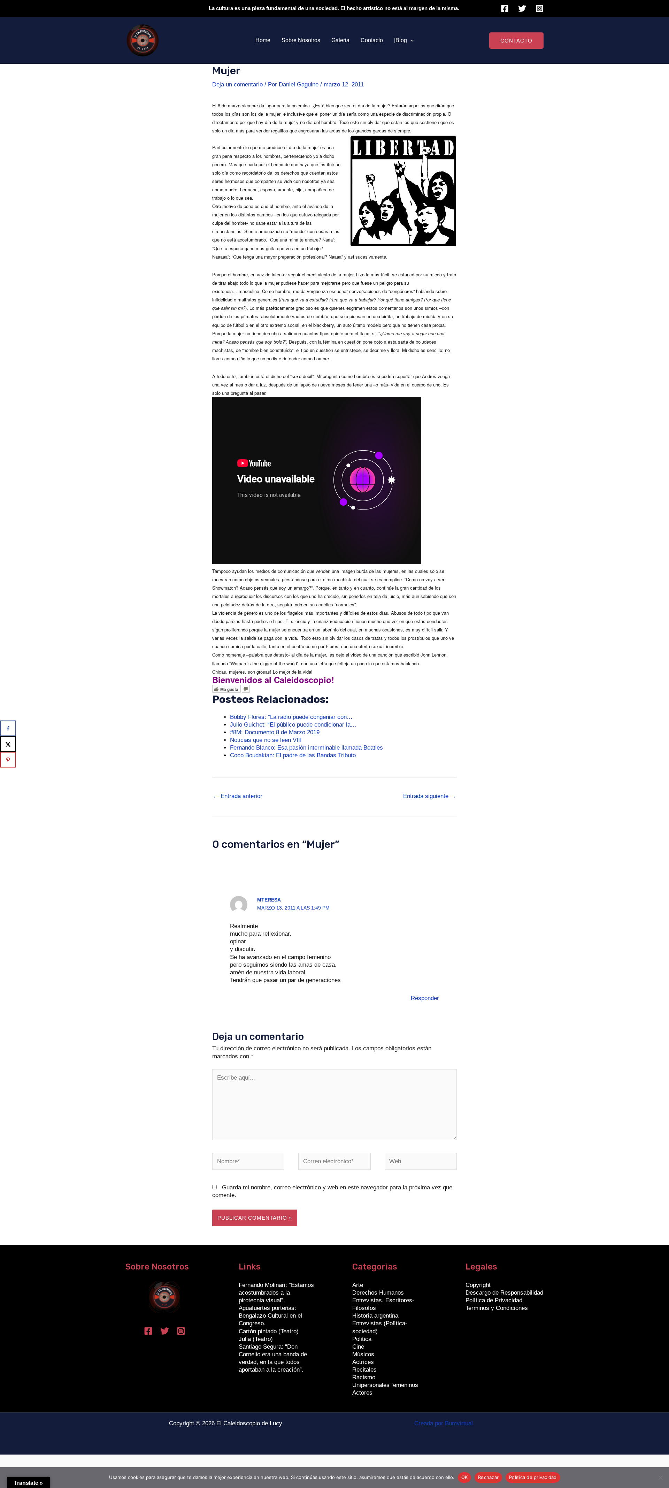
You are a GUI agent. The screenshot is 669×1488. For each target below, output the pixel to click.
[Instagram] (540, 9)
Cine (358, 1346)
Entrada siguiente (429, 796)
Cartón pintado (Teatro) (269, 1331)
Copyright (478, 1285)
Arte (357, 1285)
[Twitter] (522, 9)
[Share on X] (8, 744)
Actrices (363, 1362)
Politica (361, 1339)
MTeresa (269, 900)
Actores (362, 1392)
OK (464, 1477)
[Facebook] (505, 9)
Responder (425, 998)
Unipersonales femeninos (385, 1385)
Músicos (363, 1354)
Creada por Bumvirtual (443, 1423)
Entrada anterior (237, 796)
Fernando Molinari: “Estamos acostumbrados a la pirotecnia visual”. (276, 1293)
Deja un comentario (237, 84)
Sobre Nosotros (301, 40)
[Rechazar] (660, 1477)
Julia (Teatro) (256, 1339)
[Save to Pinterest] (8, 760)
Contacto (372, 40)
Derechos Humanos (378, 1292)
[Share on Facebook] (8, 728)
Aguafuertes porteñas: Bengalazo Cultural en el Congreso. (270, 1316)
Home (262, 40)
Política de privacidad (533, 1477)
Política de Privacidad (494, 1300)
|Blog (400, 40)
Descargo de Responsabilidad (504, 1292)
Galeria (340, 40)
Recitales (364, 1369)
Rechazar (488, 1477)
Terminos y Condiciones (497, 1308)
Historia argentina (375, 1315)
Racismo (363, 1377)
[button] (410, 40)
